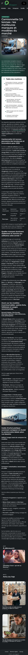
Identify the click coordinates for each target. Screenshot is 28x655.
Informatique (5, 16)
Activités (4, 605)
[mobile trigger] (2, 3)
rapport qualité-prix (7, 133)
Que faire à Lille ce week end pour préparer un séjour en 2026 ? (12, 607)
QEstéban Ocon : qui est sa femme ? (12, 566)
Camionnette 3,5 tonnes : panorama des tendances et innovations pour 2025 (14, 84)
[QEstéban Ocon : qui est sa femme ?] (14, 556)
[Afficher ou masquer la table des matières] (23, 79)
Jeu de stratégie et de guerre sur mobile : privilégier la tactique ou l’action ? (14, 640)
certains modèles (15, 66)
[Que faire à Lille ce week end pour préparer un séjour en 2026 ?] (14, 593)
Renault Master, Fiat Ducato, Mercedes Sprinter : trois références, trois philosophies (13, 101)
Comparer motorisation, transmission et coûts (12, 116)
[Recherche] (24, 3)
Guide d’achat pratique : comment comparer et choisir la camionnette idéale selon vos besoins (14, 106)
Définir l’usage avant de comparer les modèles (14, 111)
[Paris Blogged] (10, 3)
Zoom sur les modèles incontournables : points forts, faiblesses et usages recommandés (14, 95)
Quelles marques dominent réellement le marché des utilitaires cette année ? (14, 89)
